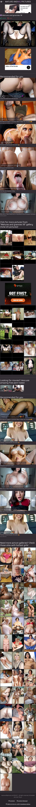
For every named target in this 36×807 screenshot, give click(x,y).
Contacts (12, 801)
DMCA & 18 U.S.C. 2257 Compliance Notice (18, 804)
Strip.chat (22, 12)
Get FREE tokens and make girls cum (24, 8)
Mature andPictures (18, 1)
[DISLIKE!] (8, 18)
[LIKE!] (1, 18)
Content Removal (22, 801)
